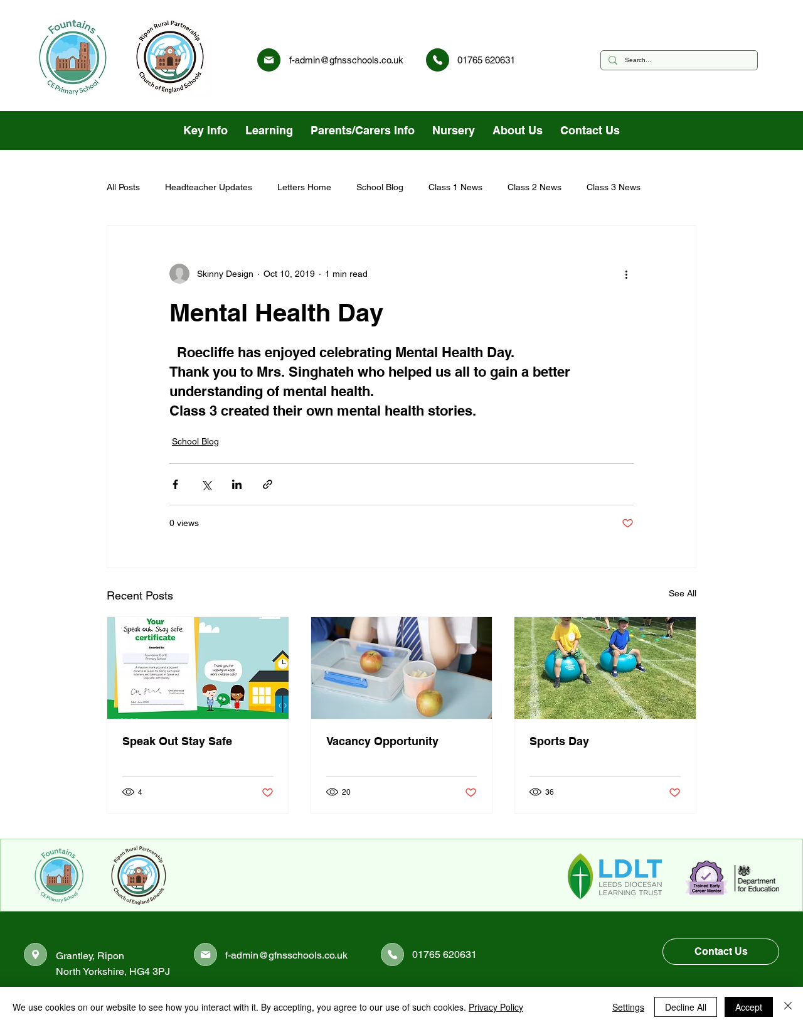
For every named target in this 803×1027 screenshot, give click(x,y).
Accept (748, 1007)
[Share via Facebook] (175, 484)
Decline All (685, 1007)
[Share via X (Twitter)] (206, 484)
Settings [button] (628, 1007)
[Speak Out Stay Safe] (198, 668)
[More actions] (626, 273)
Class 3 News (614, 187)
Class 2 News (534, 187)
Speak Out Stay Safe (177, 741)
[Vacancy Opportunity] (401, 668)
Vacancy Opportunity (382, 741)
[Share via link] (268, 484)
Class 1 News (455, 187)
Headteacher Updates (208, 187)
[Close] (787, 1007)
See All (682, 593)
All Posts (123, 187)
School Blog (379, 187)
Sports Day (559, 741)
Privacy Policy (496, 1007)
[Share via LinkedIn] (237, 484)
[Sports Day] (605, 668)
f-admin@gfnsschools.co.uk (346, 60)
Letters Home (304, 187)
